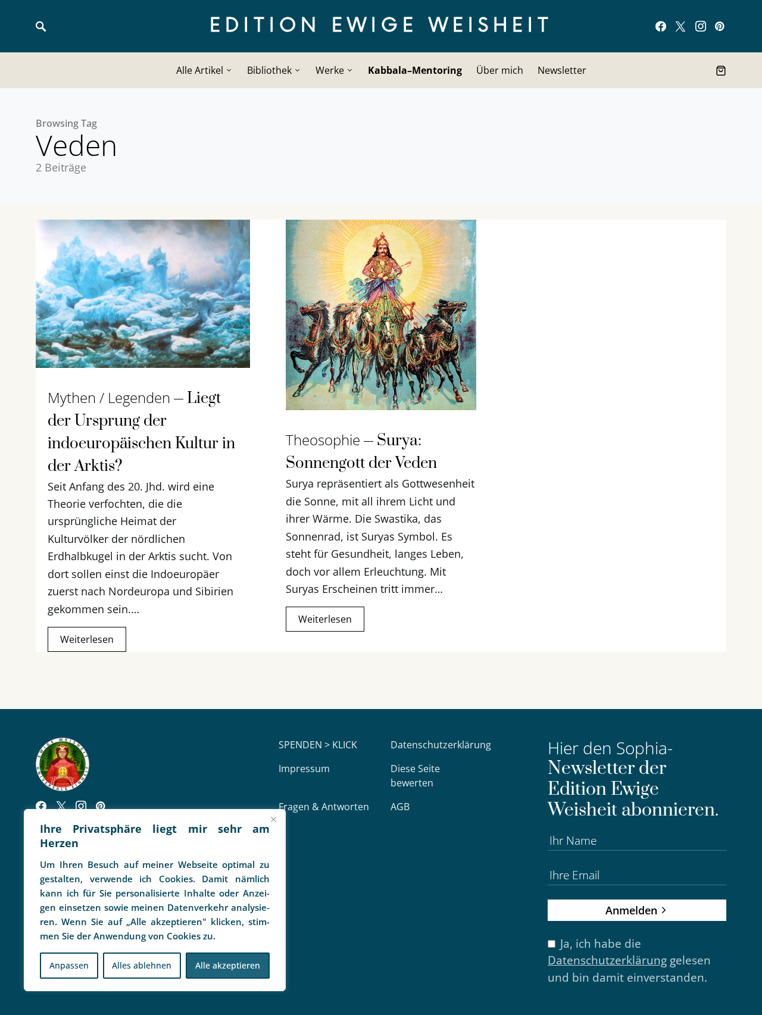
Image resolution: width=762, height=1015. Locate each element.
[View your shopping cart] (721, 70)
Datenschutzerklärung (441, 744)
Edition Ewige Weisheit (381, 26)
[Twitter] (680, 26)
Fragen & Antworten (324, 806)
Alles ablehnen (141, 965)
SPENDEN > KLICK (318, 744)
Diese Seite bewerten (415, 775)
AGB (400, 806)
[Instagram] (700, 26)
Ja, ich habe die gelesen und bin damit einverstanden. (629, 960)
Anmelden (631, 909)
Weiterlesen (87, 639)
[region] (155, 900)
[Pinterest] (719, 26)
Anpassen (69, 965)
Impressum (304, 768)
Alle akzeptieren (227, 965)
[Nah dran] (273, 819)
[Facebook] (660, 26)
